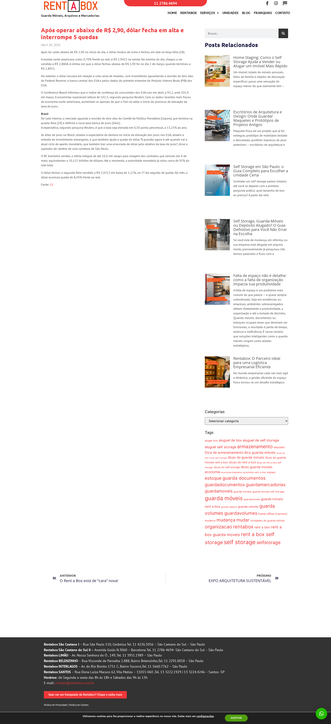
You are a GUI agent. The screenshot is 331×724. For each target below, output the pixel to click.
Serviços (207, 13)
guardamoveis (219, 490)
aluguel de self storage (261, 440)
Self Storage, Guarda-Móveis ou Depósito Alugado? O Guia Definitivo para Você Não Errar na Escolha (260, 227)
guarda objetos (229, 507)
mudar (242, 519)
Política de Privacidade (55, 705)
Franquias (263, 13)
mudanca (210, 520)
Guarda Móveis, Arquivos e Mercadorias (70, 15)
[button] (321, 713)
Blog (246, 13)
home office (266, 514)
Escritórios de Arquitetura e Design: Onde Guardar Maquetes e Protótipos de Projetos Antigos (257, 118)
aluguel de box (230, 440)
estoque (213, 478)
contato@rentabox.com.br (74, 683)
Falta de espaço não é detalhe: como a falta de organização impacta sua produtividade (260, 280)
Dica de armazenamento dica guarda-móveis (240, 453)
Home (172, 13)
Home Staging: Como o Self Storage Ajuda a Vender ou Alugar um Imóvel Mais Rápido (260, 61)
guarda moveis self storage (268, 491)
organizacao (218, 527)
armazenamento (255, 446)
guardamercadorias (266, 484)
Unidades (230, 13)
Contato (282, 13)
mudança (225, 519)
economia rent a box (254, 472)
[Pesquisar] (283, 33)
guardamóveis (252, 499)
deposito (279, 447)
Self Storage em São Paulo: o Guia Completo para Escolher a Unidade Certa (260, 171)
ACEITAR (236, 718)
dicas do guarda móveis (246, 457)
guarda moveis (243, 491)
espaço (271, 472)
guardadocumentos (225, 484)
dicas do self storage (227, 467)
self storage (240, 542)
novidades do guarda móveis (267, 520)
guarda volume (248, 506)
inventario (281, 513)
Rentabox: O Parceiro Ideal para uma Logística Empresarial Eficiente (256, 362)
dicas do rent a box (242, 462)
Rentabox (188, 13)
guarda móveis (224, 498)
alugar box (211, 440)
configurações (205, 716)
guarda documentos (243, 478)
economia (212, 472)
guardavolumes (240, 513)
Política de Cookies (78, 705)
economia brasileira (231, 472)
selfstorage (268, 542)
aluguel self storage (220, 447)
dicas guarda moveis (256, 467)
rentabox (243, 527)
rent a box (262, 527)
